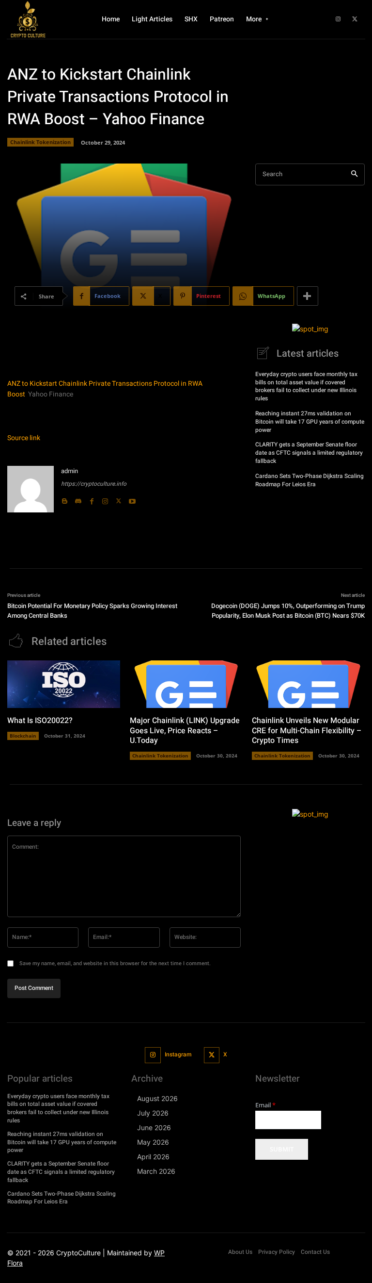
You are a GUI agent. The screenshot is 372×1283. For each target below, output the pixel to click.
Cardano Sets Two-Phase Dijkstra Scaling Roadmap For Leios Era (309, 480)
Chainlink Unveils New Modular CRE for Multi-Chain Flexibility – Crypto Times (306, 731)
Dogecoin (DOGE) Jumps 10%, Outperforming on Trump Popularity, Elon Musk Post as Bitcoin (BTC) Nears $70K (288, 610)
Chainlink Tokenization (40, 142)
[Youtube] (132, 498)
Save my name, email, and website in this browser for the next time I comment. (115, 963)
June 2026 (154, 1127)
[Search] (354, 174)
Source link (23, 438)
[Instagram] (338, 19)
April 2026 (153, 1156)
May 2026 (153, 1142)
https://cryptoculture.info (93, 483)
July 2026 (153, 1113)
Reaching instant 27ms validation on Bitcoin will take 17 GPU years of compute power (309, 421)
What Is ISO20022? (40, 720)
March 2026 (156, 1171)
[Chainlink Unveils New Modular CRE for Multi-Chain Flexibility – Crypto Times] (308, 684)
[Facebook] (91, 498)
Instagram (178, 1054)
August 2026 (157, 1098)
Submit (282, 1149)
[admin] (30, 489)
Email (265, 1105)
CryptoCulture (78, 1253)
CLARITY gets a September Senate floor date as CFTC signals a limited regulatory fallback (309, 452)
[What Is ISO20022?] (63, 684)
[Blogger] (64, 498)
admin (69, 471)
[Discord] (78, 498)
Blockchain (23, 735)
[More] (307, 296)
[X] (355, 19)
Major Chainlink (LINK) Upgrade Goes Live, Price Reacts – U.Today (185, 731)
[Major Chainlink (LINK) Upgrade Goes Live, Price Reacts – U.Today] (186, 684)
